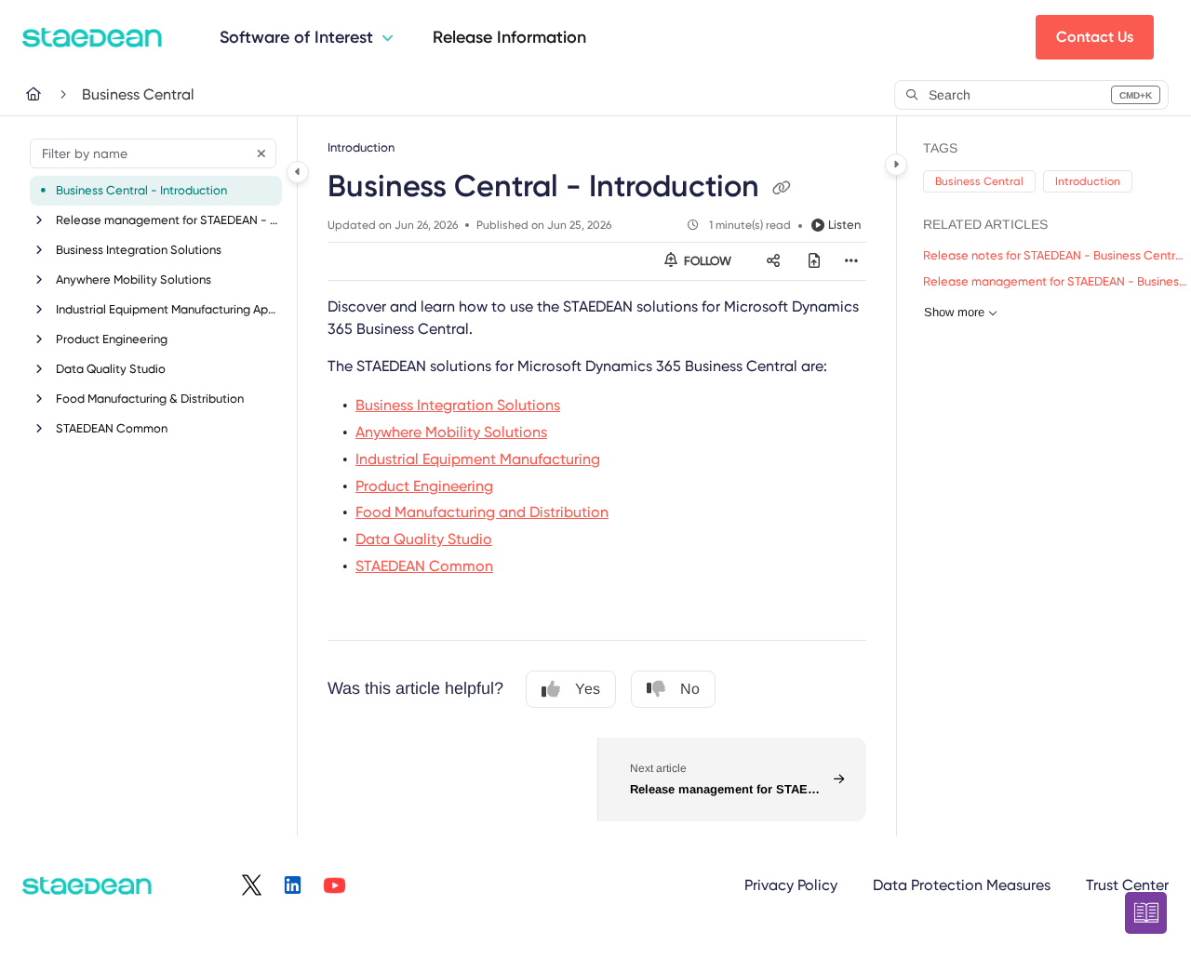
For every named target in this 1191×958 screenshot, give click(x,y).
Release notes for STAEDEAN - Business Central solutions (1056, 255)
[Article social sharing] (773, 261)
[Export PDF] (814, 261)
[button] (1031, 95)
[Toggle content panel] (896, 164)
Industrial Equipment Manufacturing (477, 459)
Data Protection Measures (961, 885)
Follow (706, 261)
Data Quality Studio (111, 369)
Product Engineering (111, 339)
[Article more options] (851, 261)
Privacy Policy (790, 885)
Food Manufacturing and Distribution (482, 512)
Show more (954, 312)
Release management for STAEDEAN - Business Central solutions (167, 220)
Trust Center (1127, 885)
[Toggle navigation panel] (298, 172)
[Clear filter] (261, 153)
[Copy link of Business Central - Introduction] (781, 189)
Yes (587, 689)
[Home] (92, 37)
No (690, 689)
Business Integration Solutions (138, 250)
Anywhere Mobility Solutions (133, 279)
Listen (844, 225)
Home (46, 94)
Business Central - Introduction (141, 190)
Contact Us (1094, 37)
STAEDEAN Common (111, 428)
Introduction (1087, 181)
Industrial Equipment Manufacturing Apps (167, 309)
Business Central (138, 94)
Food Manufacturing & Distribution (150, 399)
